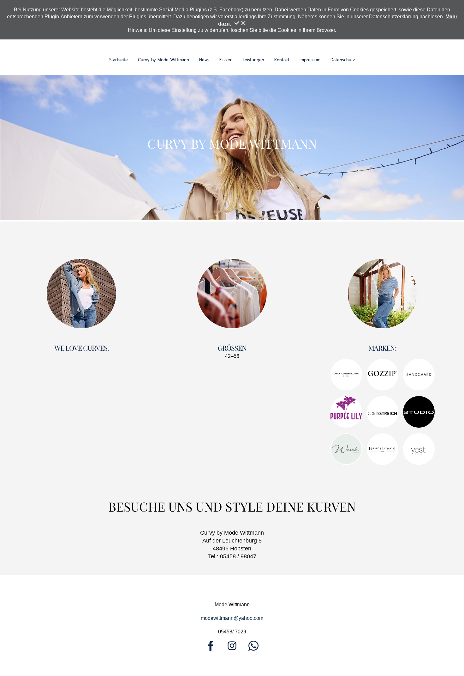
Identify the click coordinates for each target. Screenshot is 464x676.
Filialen (226, 60)
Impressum (310, 60)
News (204, 60)
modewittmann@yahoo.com (232, 618)
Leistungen (253, 60)
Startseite (118, 60)
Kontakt (281, 60)
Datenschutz (342, 60)
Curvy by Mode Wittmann (163, 60)
